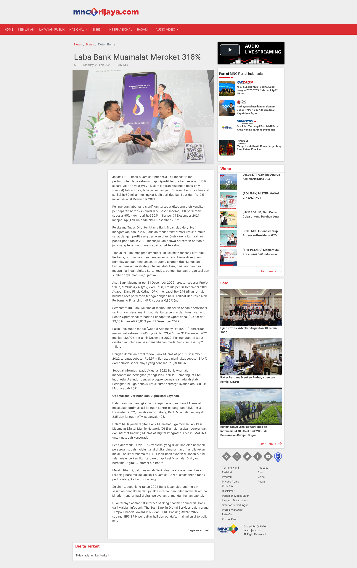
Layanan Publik (52, 29)
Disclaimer (228, 490)
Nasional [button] (77, 29)
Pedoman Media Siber (235, 495)
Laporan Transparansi (235, 500)
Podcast (263, 467)
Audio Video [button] (166, 29)
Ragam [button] (143, 29)
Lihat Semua (267, 271)
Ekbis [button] (97, 29)
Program (227, 476)
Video (261, 476)
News (78, 44)
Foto (260, 472)
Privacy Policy (230, 481)
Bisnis (90, 44)
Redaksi (227, 472)
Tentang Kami (230, 467)
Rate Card (228, 514)
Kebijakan (26, 29)
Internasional (120, 29)
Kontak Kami (229, 519)
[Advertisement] (87, 226)
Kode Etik (227, 486)
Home (9, 29)
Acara (261, 481)
